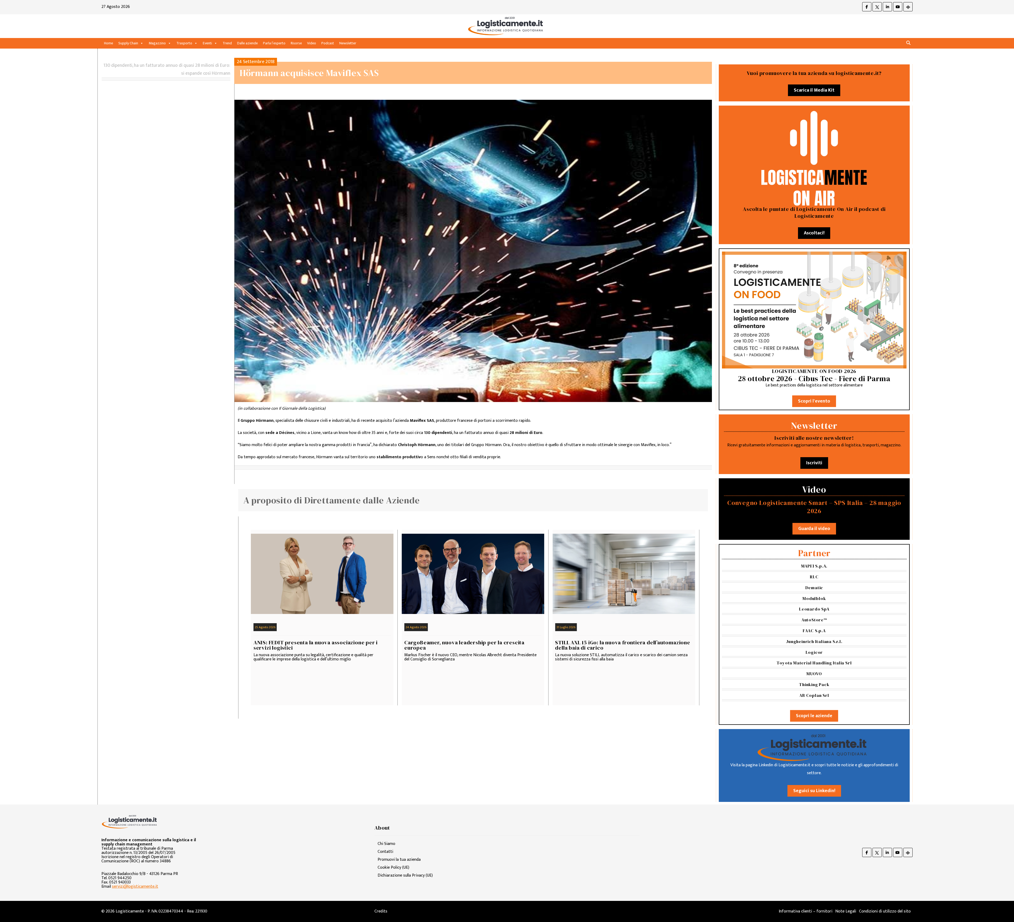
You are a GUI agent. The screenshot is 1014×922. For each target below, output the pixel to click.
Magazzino (157, 43)
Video (311, 43)
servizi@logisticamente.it (135, 886)
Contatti (385, 851)
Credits (380, 911)
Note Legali (845, 911)
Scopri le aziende (814, 716)
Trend (227, 43)
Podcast (327, 43)
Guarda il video (814, 529)
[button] (908, 43)
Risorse (296, 43)
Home (108, 43)
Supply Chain (128, 43)
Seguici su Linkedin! (814, 791)
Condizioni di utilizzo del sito (885, 911)
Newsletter (347, 43)
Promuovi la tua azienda (399, 859)
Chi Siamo (386, 843)
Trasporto (184, 43)
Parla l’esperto (274, 43)
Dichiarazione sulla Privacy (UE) (405, 875)
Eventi (207, 43)
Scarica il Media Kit (814, 90)
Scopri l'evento (814, 401)
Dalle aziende (247, 43)
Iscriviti (814, 463)
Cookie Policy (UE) (393, 867)
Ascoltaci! (814, 233)
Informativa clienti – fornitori (805, 911)
